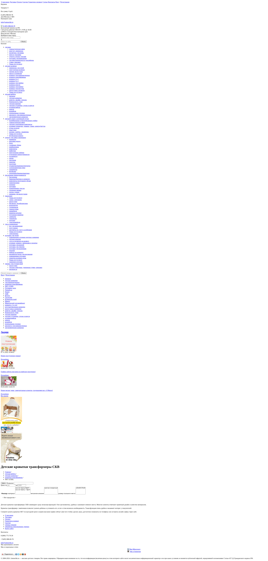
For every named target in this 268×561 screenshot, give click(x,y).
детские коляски (11, 66)
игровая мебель (14, 107)
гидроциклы (13, 207)
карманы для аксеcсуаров (18, 194)
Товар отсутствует (15, 64)
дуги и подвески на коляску (19, 241)
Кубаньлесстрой (11, 299)
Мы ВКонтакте (135, 549)
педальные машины (16, 215)
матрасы (12, 96)
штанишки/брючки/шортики (19, 173)
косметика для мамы (16, 53)
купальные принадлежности (19, 154)
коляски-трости (14, 85)
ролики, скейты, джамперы (19, 132)
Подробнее (5, 359)
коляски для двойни (16, 83)
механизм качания (37, 493)
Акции (4, 332)
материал (11, 493)
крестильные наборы (16, 152)
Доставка (13, 2)
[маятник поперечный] (51, 488)
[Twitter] (18, 554)
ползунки (12, 164)
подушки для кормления (18, 58)
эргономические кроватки (18, 117)
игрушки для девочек (16, 247)
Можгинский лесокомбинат (15, 303)
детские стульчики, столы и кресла (21, 105)
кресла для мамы (15, 55)
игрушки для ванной (16, 245)
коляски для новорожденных (19, 75)
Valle (6, 294)
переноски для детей (16, 68)
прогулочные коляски (17, 70)
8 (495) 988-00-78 (9, 26)
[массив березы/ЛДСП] (22, 488)
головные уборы (15, 145)
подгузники (13, 228)
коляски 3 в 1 (14, 81)
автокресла (13, 269)
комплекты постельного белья (20, 181)
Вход (57, 2)
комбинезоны (14, 147)
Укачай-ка (8, 290)
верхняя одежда (14, 141)
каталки (12, 250)
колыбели (12, 111)
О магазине (5, 2)
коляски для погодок (16, 88)
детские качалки (15, 239)
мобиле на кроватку (16, 252)
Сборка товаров (10, 525)
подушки (12, 186)
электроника (13, 233)
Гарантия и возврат (35, 2)
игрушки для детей (12, 235)
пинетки (12, 162)
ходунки (12, 220)
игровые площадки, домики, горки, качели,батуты (27, 126)
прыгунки (12, 130)
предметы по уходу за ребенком (20, 230)
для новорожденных (12, 282)
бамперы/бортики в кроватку (19, 179)
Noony (7, 292)
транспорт (8, 196)
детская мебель (10, 94)
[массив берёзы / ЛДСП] (22, 490)
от (6, 485)
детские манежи (15, 104)
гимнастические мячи (17, 49)
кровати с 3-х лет (11, 305)
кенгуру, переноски (16, 51)
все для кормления (15, 226)
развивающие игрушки (17, 256)
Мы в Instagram (135, 551)
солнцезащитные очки (17, 168)
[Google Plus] (25, 554)
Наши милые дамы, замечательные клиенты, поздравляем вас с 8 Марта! (27, 390)
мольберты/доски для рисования (20, 254)
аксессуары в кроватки (13, 309)
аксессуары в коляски (17, 90)
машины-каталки (15, 213)
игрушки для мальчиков (17, 249)
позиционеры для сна (17, 188)
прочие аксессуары (16, 72)
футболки (12, 171)
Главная (8, 472)
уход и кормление (11, 224)
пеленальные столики (17, 113)
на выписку (13, 156)
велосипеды (13, 205)
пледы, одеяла (14, 192)
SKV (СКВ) (9, 286)
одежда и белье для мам (17, 56)
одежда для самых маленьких (15, 137)
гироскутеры (13, 209)
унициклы (13, 218)
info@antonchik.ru (7, 22)
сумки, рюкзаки (15, 62)
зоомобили (13, 211)
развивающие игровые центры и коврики (24, 237)
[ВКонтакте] (16, 554)
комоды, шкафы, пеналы (18, 100)
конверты (12, 139)
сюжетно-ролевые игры (17, 258)
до (16, 485)
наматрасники (14, 183)
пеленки (12, 185)
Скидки (25, 2)
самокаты (12, 217)
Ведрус (7, 296)
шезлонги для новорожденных (20, 115)
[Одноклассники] (21, 554)
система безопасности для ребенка (21, 60)
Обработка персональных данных (17, 527)
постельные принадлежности (15, 175)
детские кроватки (15, 98)
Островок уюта (10, 288)
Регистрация (64, 2)
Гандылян (8, 297)
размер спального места (66, 493)
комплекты (13, 149)
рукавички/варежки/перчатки (19, 166)
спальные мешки (15, 190)
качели (11, 109)
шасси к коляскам (15, 73)
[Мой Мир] (23, 554)
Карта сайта (9, 528)
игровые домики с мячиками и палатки (23, 243)
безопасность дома (16, 102)
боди (11, 143)
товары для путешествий (14, 264)
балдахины (13, 177)
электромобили (14, 222)
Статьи (45, 2)
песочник (12, 160)
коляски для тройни (16, 87)
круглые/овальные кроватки (15, 307)
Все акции (4, 396)
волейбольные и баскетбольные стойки (23, 120)
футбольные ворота (16, 136)
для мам (8, 47)
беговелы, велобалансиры (18, 203)
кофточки (12, 151)
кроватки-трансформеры (14, 284)
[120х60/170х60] (80, 488)
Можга (7, 301)
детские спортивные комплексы (20, 124)
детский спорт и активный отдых (17, 119)
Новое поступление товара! (11, 356)
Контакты (51, 2)
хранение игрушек (16, 262)
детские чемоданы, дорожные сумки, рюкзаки (25, 267)
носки (11, 158)
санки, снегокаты (15, 200)
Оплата (19, 2)
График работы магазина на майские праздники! (18, 372)
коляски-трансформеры (17, 77)
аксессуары (13, 201)
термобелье (13, 169)
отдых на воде (14, 128)
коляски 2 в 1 (14, 79)
